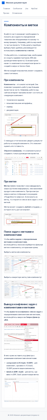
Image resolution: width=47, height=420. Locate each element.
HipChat (34, 8)
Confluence (17, 8)
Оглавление (17, 13)
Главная (6, 8)
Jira (26, 8)
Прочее (6, 13)
